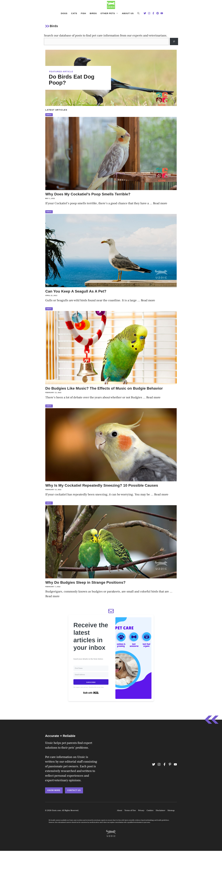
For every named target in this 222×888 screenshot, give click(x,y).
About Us (128, 13)
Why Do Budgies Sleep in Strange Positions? (85, 582)
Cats (74, 13)
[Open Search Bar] (138, 13)
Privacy (141, 810)
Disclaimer (160, 810)
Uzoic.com (56, 810)
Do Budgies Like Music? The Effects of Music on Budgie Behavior (104, 388)
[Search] (174, 41)
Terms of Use (130, 810)
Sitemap (171, 810)
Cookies (150, 810)
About (119, 810)
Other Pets (107, 13)
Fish (83, 13)
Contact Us (74, 790)
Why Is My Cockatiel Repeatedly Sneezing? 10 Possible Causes (101, 485)
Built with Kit (91, 693)
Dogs (64, 13)
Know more (53, 790)
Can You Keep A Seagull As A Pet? (75, 291)
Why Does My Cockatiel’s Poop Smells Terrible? (87, 194)
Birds (93, 13)
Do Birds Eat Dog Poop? (71, 80)
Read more (160, 203)
